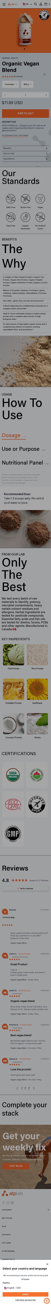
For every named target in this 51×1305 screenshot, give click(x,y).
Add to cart (25, 113)
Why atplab (7, 1218)
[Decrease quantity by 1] (5, 95)
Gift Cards (6, 1243)
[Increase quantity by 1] (46, 95)
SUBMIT (25, 1294)
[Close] (47, 1264)
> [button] (34, 1088)
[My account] (40, 4)
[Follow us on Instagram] (7, 1202)
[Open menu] (4, 4)
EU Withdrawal (8, 1251)
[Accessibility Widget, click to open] (47, 1301)
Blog (4, 1226)
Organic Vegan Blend (18, 943)
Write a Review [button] (26, 888)
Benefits (7, 148)
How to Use (8, 154)
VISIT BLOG (16, 1166)
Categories (7, 1210)
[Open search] (35, 4)
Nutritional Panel (22, 463)
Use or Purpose (20, 449)
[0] (46, 5)
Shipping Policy (8, 1259)
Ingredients (8, 159)
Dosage (11, 436)
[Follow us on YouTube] (12, 1202)
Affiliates (6, 1235)
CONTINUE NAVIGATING (25, 1300)
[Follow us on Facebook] (3, 1202)
